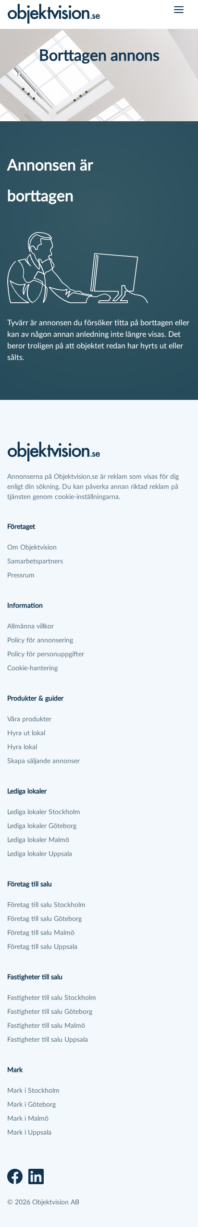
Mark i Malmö (28, 1118)
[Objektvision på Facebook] (15, 1176)
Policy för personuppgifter (45, 654)
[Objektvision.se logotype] (53, 13)
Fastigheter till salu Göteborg (49, 1012)
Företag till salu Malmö (40, 933)
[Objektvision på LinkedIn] (36, 1176)
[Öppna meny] (179, 9)
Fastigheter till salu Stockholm (51, 998)
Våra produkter (29, 719)
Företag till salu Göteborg (44, 919)
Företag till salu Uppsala (42, 947)
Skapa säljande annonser (43, 761)
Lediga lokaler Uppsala (39, 854)
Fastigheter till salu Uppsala (47, 1039)
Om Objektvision (32, 547)
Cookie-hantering (32, 668)
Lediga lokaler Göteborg (41, 826)
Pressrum (21, 575)
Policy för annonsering (40, 640)
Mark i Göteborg (31, 1104)
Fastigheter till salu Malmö (46, 1025)
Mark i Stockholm (33, 1090)
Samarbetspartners (35, 561)
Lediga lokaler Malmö (38, 840)
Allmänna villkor (30, 626)
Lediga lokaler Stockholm (43, 812)
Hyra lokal (22, 747)
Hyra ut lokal (26, 733)
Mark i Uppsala (29, 1132)
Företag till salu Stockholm (46, 905)
